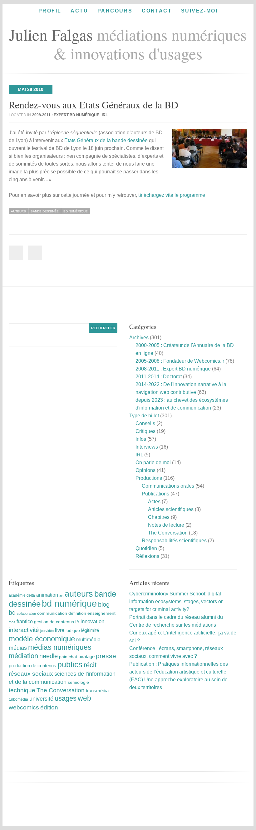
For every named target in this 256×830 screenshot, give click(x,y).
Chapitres (159, 517)
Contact (157, 10)
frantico (25, 621)
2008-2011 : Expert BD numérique (65, 115)
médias (18, 648)
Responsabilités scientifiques (174, 540)
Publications (155, 493)
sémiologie (78, 682)
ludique (73, 630)
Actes (154, 501)
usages (65, 698)
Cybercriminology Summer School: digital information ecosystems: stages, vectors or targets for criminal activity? (176, 601)
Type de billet (144, 415)
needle (48, 656)
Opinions (145, 470)
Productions (148, 478)
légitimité (90, 630)
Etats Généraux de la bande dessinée (106, 140)
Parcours (114, 10)
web (84, 698)
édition (49, 707)
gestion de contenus (54, 621)
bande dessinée (45, 211)
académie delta (22, 595)
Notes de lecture (166, 525)
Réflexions (147, 556)
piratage (86, 656)
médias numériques (59, 647)
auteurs (18, 211)
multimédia (88, 639)
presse (106, 655)
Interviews (146, 447)
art (61, 595)
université (41, 699)
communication (52, 613)
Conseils (145, 423)
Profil (49, 10)
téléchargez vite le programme (171, 195)
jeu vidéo (47, 631)
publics (69, 664)
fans (12, 622)
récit (90, 665)
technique (22, 690)
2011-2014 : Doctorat (158, 376)
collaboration (26, 613)
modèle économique (42, 638)
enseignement (101, 613)
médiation (23, 656)
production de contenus (32, 665)
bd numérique (75, 211)
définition (77, 613)
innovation (92, 621)
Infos (140, 439)
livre (59, 630)
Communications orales (168, 486)
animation (47, 595)
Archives (139, 337)
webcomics (24, 707)
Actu (79, 10)
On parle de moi (153, 462)
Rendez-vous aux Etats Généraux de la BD (93, 104)
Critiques (145, 431)
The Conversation (168, 532)
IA (77, 621)
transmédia (97, 690)
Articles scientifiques (171, 509)
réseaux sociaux (31, 673)
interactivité (24, 630)
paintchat (68, 656)
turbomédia (18, 699)
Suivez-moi (199, 10)
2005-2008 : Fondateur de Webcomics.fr (179, 361)
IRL (105, 115)
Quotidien (146, 548)
